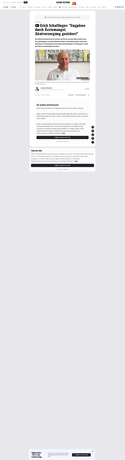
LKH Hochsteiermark (81, 95)
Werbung (20, 2)
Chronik (38, 21)
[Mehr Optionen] (92, 142)
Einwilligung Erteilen (62, 137)
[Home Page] (63, 2)
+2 (88, 95)
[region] (63, 7)
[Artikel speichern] (92, 134)
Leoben (72, 95)
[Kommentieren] (92, 131)
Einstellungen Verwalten (62, 141)
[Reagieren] (92, 127)
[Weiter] (106, 7)
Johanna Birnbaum (46, 88)
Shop (7, 2)
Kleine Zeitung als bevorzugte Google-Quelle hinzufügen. (63, 17)
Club (4, 2)
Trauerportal (13, 2)
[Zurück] (20, 7)
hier (63, 133)
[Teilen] (92, 138)
